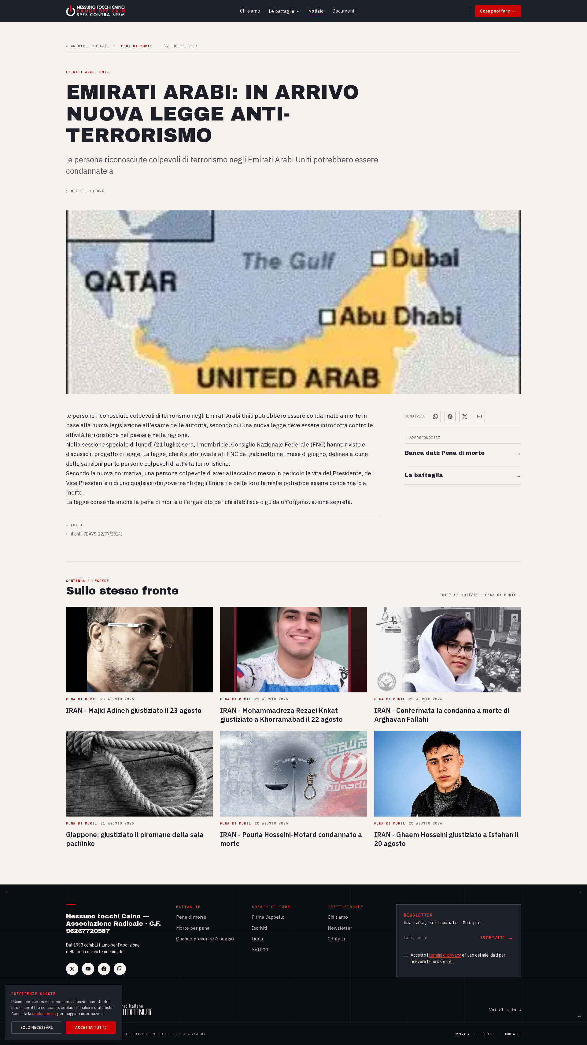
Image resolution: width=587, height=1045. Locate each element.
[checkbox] (406, 955)
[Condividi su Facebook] (450, 416)
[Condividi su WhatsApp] (435, 416)
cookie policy (44, 1013)
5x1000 (260, 950)
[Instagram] (120, 969)
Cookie (487, 1034)
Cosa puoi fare (495, 11)
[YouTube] (88, 969)
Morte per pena (192, 928)
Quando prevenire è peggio (205, 939)
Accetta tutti (90, 1027)
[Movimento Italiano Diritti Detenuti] (129, 1009)
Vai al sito (505, 1010)
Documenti (344, 11)
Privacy (463, 1034)
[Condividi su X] (464, 416)
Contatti (336, 939)
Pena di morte (191, 917)
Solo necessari (36, 1027)
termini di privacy (445, 955)
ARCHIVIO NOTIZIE (87, 46)
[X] (72, 969)
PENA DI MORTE (136, 46)
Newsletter (340, 928)
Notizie (316, 11)
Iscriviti (259, 928)
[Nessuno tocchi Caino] (96, 11)
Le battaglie (281, 11)
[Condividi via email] (479, 416)
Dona (257, 939)
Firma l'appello (268, 917)
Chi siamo (250, 11)
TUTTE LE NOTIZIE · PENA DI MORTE (480, 595)
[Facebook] (104, 969)
